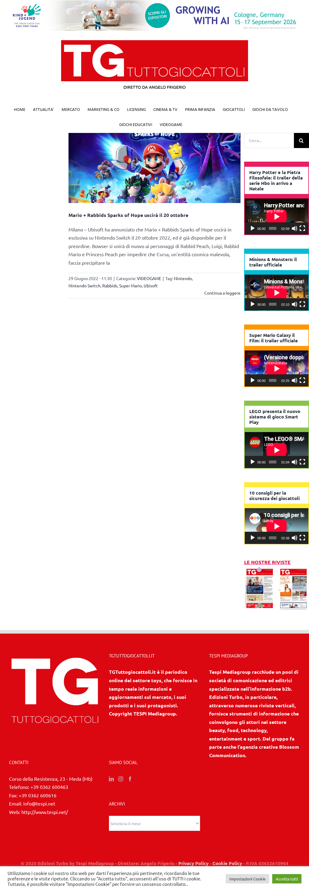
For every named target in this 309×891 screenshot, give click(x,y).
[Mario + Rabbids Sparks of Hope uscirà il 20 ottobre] (154, 168)
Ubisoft (151, 285)
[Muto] (294, 228)
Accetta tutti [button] (287, 878)
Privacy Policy (193, 863)
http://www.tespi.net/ (44, 812)
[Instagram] (120, 778)
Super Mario (130, 285)
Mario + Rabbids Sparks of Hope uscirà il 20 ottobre (128, 215)
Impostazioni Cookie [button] (247, 878)
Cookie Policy (227, 863)
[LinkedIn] (111, 778)
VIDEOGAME (149, 278)
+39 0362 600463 (49, 787)
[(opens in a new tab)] (293, 570)
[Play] (253, 228)
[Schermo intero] (302, 228)
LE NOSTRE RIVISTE (267, 562)
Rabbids (109, 285)
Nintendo (183, 278)
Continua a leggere (222, 292)
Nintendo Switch (84, 285)
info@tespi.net (39, 803)
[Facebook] (130, 778)
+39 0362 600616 (37, 795)
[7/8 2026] (259, 570)
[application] (276, 216)
